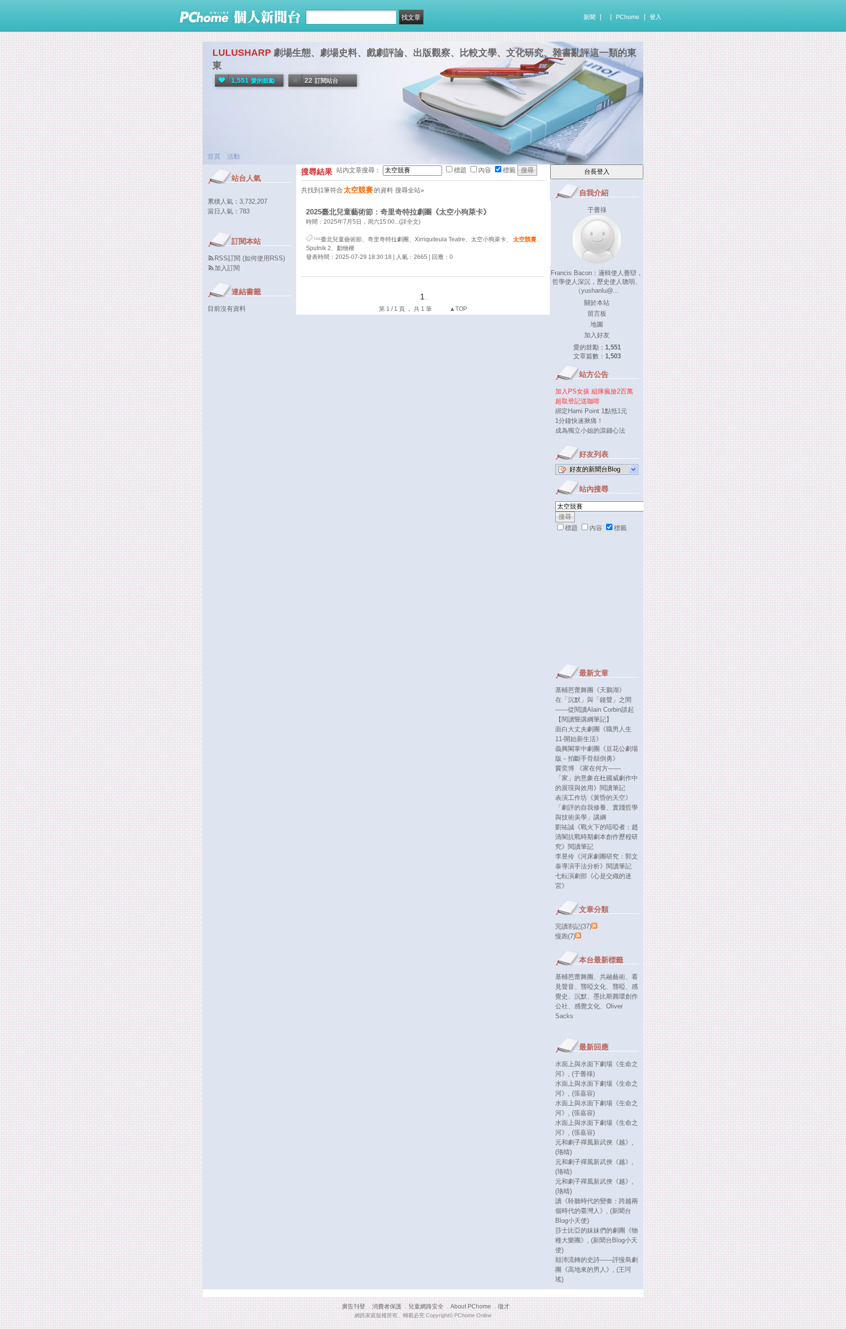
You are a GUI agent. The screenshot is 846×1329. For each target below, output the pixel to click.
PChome (627, 17)
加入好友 (597, 335)
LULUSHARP (241, 52)
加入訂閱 (227, 268)
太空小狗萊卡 (488, 239)
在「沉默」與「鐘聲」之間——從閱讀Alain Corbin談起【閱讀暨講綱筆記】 (594, 709)
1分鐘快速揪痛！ (579, 420)
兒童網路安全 (426, 1306)
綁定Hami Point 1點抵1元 (591, 411)
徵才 (504, 1306)
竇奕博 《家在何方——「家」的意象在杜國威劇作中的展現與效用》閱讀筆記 (596, 778)
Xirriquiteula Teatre (440, 239)
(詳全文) (410, 221)
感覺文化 (587, 1006)
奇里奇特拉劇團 (388, 239)
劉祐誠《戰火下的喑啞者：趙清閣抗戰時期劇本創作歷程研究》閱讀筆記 (596, 836)
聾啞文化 (593, 986)
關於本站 (597, 302)
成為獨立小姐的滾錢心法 (590, 430)
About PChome (470, 1306)
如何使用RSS (263, 258)
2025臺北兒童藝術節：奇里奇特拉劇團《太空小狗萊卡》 (398, 212)
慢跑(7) (565, 936)
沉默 (580, 996)
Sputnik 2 (318, 248)
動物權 (345, 248)
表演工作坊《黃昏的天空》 (593, 797)
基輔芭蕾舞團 (574, 976)
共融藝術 (612, 976)
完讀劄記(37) (573, 926)
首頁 (214, 156)
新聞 (589, 17)
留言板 (597, 313)
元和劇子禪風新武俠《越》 (593, 1142)
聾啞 (618, 986)
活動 (233, 156)
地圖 (596, 324)
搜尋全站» (409, 190)
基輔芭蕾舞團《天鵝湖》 (590, 690)
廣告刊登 (353, 1306)
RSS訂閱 (227, 258)
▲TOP (457, 308)
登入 (655, 17)
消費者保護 (386, 1306)
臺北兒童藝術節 (341, 239)
